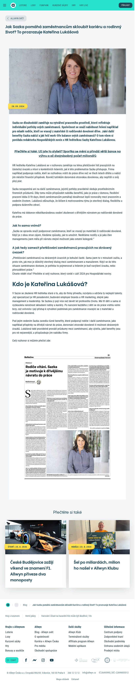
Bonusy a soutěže (14, 650)
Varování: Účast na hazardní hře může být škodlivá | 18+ (66, 616)
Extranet (75, 679)
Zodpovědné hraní (113, 636)
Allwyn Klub (74, 632)
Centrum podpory (113, 632)
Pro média (40, 645)
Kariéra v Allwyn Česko (47, 641)
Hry (74, 5)
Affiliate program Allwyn (81, 641)
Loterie (23, 5)
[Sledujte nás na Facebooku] (26, 660)
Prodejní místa (112, 650)
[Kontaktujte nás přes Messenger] (34, 660)
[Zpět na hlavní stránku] (13, 5)
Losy (33, 5)
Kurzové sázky (60, 5)
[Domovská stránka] (8, 605)
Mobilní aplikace (77, 645)
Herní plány (30, 616)
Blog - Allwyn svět (44, 632)
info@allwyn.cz (89, 672)
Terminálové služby (78, 636)
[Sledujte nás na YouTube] (51, 660)
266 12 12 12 (74, 673)
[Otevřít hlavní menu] (4, 5)
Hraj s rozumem (12, 616)
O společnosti (42, 636)
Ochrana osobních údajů (117, 645)
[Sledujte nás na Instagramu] (43, 660)
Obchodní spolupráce (46, 650)
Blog (25, 605)
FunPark (44, 5)
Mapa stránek (62, 679)
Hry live (84, 5)
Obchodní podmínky (114, 641)
